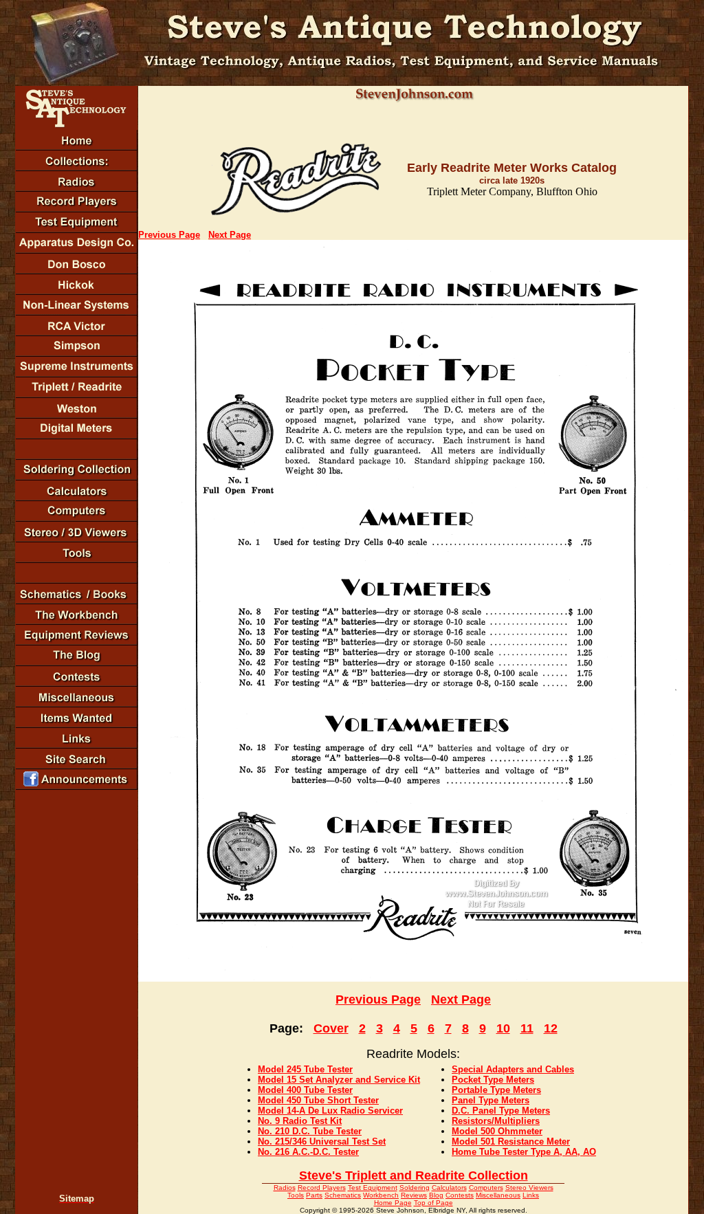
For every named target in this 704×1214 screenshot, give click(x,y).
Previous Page (169, 235)
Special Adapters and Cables (513, 1069)
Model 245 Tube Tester (305, 1069)
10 (503, 1028)
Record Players (322, 1187)
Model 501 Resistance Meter (511, 1141)
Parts (314, 1195)
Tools (295, 1195)
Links (530, 1195)
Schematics (342, 1195)
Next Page (229, 235)
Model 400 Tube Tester (305, 1090)
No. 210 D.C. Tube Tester (310, 1131)
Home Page (393, 1202)
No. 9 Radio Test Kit (300, 1121)
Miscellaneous (498, 1195)
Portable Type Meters (496, 1090)
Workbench (381, 1195)
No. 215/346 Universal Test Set (322, 1141)
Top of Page (433, 1202)
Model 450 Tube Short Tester (318, 1100)
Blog (436, 1195)
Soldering (414, 1187)
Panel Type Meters (490, 1100)
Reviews (414, 1195)
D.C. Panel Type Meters (501, 1110)
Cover (331, 1028)
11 (527, 1028)
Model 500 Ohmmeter (497, 1131)
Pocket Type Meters (493, 1079)
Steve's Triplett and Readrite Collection (413, 1175)
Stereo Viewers (529, 1187)
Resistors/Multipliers (496, 1121)
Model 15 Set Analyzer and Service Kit (339, 1079)
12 (551, 1028)
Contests (460, 1195)
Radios (285, 1187)
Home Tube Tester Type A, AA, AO (524, 1152)
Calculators (449, 1187)
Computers (486, 1187)
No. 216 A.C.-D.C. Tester (308, 1152)
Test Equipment (372, 1187)
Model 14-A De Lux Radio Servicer (330, 1110)
